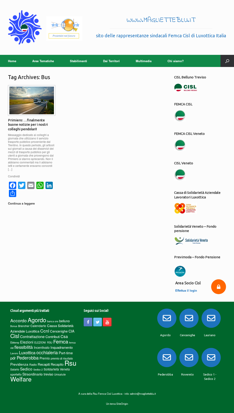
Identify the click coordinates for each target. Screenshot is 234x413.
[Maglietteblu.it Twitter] (97, 322)
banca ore (52, 321)
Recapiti (44, 364)
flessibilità (23, 347)
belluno (64, 320)
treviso (48, 374)
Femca (60, 341)
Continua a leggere (22, 203)
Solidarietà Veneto (57, 369)
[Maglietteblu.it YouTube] (107, 322)
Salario (14, 369)
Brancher (23, 326)
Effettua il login (186, 290)
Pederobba (28, 357)
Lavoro (14, 353)
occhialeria (47, 352)
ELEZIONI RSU (43, 342)
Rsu (70, 363)
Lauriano (209, 335)
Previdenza (19, 364)
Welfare (21, 378)
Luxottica (27, 352)
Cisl (14, 336)
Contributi (52, 336)
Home (12, 61)
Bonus (13, 326)
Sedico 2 (38, 369)
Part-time (66, 352)
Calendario (38, 325)
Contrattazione (32, 336)
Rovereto (187, 374)
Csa (64, 336)
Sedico (26, 369)
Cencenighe (59, 331)
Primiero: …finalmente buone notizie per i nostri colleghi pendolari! (28, 124)
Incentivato (42, 347)
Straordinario (32, 373)
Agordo (37, 320)
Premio (45, 358)
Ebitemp (14, 342)
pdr (13, 358)
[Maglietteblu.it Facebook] (88, 322)
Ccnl (44, 331)
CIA (71, 331)
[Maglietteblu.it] (45, 27)
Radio (33, 364)
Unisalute (60, 374)
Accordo (18, 320)
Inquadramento (62, 347)
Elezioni (26, 342)
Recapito (57, 364)
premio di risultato (62, 358)
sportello (15, 374)
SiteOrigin (122, 403)
